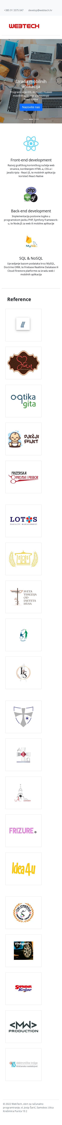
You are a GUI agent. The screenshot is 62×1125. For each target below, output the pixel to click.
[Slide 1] (25, 119)
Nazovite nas (31, 107)
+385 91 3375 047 (13, 10)
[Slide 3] (36, 119)
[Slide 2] (31, 119)
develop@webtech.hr (40, 10)
